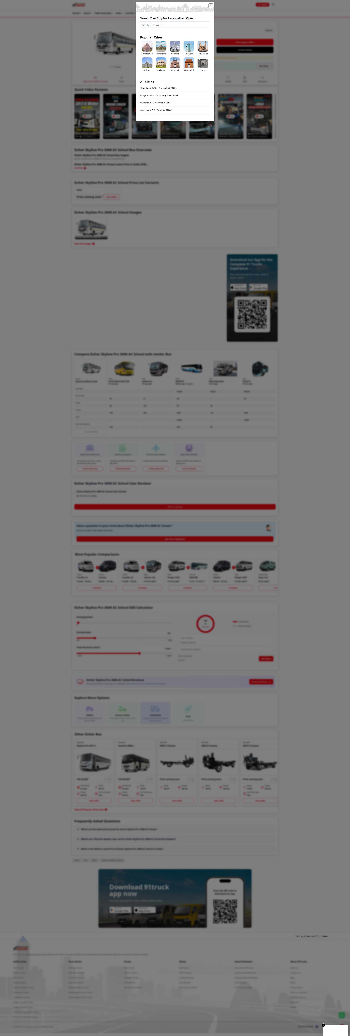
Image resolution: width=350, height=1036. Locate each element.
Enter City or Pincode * (152, 25)
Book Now (335, 1030)
